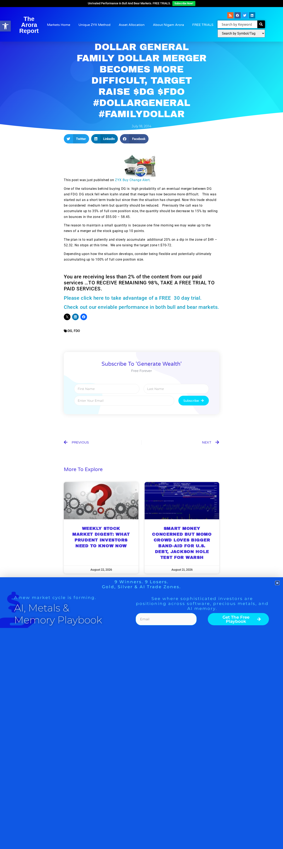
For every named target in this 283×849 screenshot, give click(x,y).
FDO (77, 331)
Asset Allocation (132, 25)
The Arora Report (29, 25)
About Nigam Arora (168, 25)
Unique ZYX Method (94, 25)
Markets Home (58, 25)
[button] (5, 26)
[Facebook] (238, 15)
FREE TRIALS (202, 25)
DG (70, 331)
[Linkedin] (252, 15)
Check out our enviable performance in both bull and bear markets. (141, 307)
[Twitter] (245, 15)
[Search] (261, 24)
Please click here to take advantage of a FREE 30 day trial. (133, 298)
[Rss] (230, 15)
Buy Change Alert (132, 180)
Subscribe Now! (183, 3)
